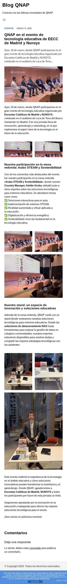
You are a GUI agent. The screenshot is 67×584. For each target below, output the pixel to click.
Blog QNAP (15, 5)
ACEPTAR (35, 582)
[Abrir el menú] (4, 20)
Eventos (8, 28)
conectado (35, 548)
